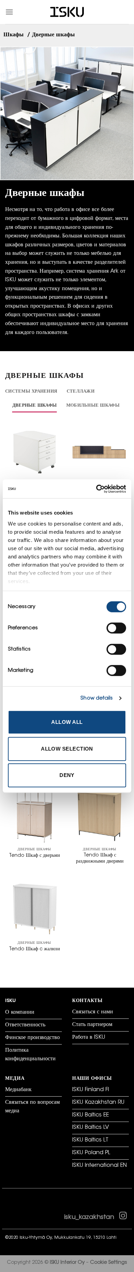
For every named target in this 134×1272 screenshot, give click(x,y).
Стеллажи (80, 392)
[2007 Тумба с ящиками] (34, 452)
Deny (67, 775)
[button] (9, 11)
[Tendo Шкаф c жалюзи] (34, 908)
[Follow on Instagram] (123, 1217)
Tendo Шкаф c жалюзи (34, 949)
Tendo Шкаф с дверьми (34, 855)
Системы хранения (31, 392)
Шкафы (14, 35)
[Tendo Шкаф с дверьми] (34, 815)
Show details (96, 698)
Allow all (66, 722)
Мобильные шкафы (93, 406)
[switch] (116, 627)
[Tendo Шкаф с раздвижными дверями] (99, 815)
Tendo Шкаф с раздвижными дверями (100, 858)
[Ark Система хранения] (99, 452)
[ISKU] (67, 12)
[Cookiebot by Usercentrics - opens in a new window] (96, 488)
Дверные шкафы (34, 406)
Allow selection (67, 749)
